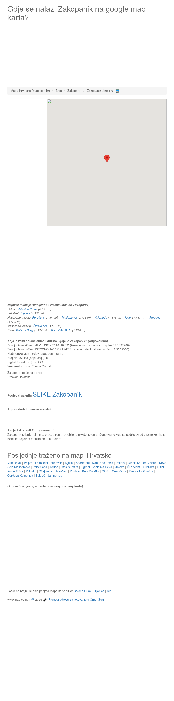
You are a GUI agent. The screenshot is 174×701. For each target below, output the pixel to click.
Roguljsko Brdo (61, 330)
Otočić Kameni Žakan (142, 463)
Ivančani (61, 471)
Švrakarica (40, 326)
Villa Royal (14, 463)
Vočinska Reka (102, 467)
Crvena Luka (82, 591)
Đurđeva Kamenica (20, 475)
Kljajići (69, 463)
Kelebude (101, 317)
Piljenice (98, 591)
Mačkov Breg (24, 330)
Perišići (120, 463)
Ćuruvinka (133, 467)
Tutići (160, 467)
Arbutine (154, 317)
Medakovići (69, 317)
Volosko (31, 471)
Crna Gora (119, 471)
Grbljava (148, 467)
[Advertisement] (87, 52)
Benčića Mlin (90, 471)
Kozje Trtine (15, 471)
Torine (54, 467)
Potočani (38, 317)
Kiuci (128, 317)
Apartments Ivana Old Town (94, 463)
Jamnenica (55, 475)
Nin (109, 591)
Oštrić (105, 471)
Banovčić (56, 463)
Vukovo (119, 467)
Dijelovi (25, 313)
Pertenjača (40, 467)
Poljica (28, 463)
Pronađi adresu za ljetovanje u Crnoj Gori (76, 599)
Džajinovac (46, 471)
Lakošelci (41, 463)
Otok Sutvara (69, 467)
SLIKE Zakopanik (57, 393)
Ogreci (85, 467)
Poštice (75, 471)
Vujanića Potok (27, 309)
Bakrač (40, 475)
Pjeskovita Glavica (141, 471)
